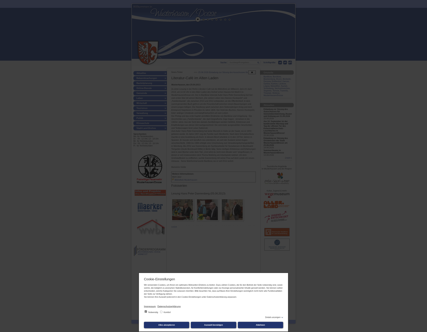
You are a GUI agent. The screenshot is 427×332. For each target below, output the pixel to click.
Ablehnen (260, 325)
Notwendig (153, 312)
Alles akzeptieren (166, 325)
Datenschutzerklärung (169, 306)
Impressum (150, 306)
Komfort (167, 312)
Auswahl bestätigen (213, 325)
